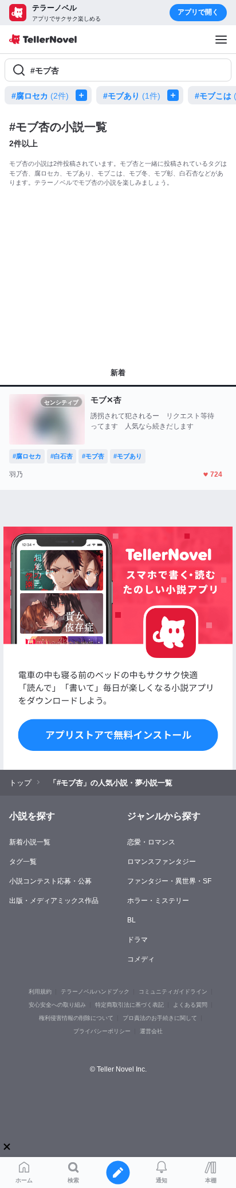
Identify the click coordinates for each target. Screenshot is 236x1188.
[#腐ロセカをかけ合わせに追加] (84, 95)
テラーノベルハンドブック (95, 991)
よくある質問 (190, 1005)
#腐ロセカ (40, 95)
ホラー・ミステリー (158, 901)
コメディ (141, 959)
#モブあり (131, 95)
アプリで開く (198, 12)
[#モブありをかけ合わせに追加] (175, 95)
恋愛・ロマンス (151, 842)
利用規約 (40, 991)
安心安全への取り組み (57, 1005)
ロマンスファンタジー (161, 862)
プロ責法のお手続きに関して (160, 1018)
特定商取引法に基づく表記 (129, 1005)
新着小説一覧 (29, 842)
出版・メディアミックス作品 (54, 901)
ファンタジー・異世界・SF (169, 881)
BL (131, 920)
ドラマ (137, 940)
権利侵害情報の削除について (76, 1018)
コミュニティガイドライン (173, 991)
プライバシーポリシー (102, 1031)
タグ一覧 (23, 862)
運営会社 (151, 1031)
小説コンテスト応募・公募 (50, 881)
